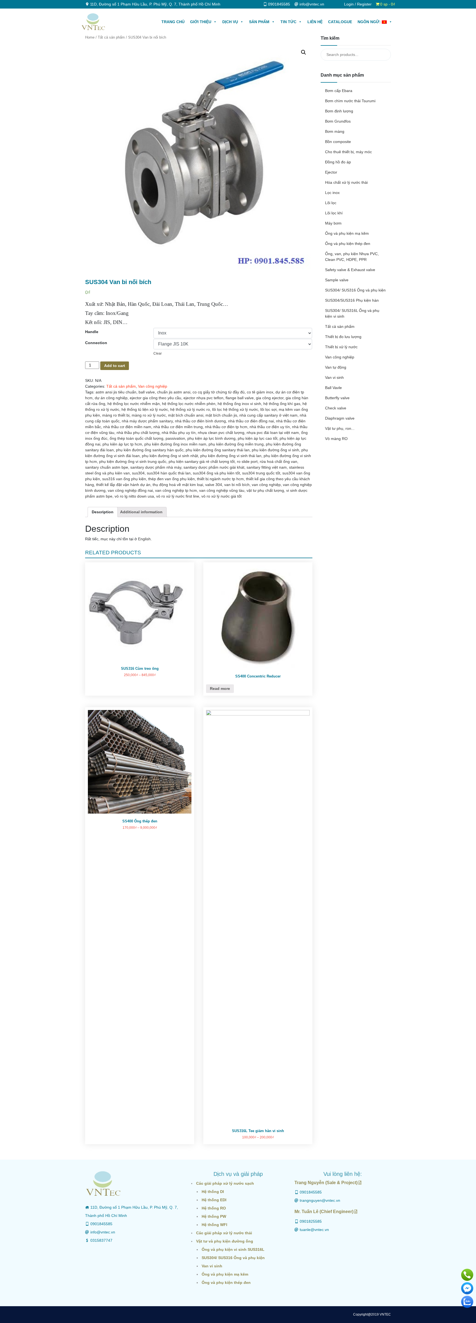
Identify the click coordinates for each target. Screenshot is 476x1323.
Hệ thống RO (214, 1208)
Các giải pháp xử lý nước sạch (225, 1183)
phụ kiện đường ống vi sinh (275, 450)
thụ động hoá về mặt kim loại (178, 484)
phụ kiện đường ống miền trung (236, 444)
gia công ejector (269, 398)
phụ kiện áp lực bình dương (211, 438)
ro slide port (247, 461)
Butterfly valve (337, 398)
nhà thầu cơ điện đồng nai (251, 421)
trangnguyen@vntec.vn (320, 1200)
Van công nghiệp (152, 386)
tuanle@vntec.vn (314, 1229)
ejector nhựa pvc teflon (203, 398)
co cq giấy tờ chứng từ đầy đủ (219, 392)
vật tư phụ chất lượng (265, 490)
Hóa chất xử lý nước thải (346, 182)
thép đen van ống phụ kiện (171, 479)
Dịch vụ (230, 22)
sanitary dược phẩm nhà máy (155, 467)
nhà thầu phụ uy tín (179, 432)
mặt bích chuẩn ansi (185, 415)
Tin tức (288, 22)
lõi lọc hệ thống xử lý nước (235, 409)
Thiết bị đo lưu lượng (343, 336)
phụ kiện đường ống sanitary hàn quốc (149, 450)
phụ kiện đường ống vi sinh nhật (170, 455)
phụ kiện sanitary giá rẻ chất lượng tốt (202, 461)
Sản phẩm (259, 22)
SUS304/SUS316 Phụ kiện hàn (352, 300)
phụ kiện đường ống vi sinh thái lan (230, 455)
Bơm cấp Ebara (338, 90)
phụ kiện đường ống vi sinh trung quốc (132, 461)
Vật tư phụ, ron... (340, 428)
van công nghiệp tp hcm (176, 490)
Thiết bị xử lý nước (341, 347)
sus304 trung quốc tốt (261, 473)
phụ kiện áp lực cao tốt (257, 438)
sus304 (138, 473)
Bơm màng (334, 131)
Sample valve (336, 280)
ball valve (147, 392)
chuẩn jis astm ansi (173, 392)
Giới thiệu (200, 22)
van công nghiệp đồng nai (130, 490)
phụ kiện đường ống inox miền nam (175, 444)
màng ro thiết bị (115, 415)
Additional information (141, 512)
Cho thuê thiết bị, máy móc (348, 152)
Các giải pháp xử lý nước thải (224, 1233)
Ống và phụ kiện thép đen (347, 243)
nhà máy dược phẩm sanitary (147, 421)
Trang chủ (173, 22)
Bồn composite (338, 141)
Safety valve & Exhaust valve (350, 270)
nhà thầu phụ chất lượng (138, 432)
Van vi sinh (334, 377)
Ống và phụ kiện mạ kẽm (347, 233)
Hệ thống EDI (214, 1200)
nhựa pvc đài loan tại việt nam (273, 432)
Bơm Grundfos (338, 121)
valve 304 (213, 484)
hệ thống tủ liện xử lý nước (144, 409)
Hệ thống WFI (214, 1224)
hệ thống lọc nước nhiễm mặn (133, 403)
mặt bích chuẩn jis (221, 415)
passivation (175, 438)
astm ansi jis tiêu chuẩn (116, 392)
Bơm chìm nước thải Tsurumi (350, 101)
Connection (96, 343)
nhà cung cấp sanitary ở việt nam (268, 415)
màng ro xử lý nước (149, 415)
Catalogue (340, 22)
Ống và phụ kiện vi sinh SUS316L (233, 1249)
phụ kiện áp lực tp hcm (122, 444)
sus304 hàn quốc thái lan (169, 473)
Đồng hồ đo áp (338, 162)
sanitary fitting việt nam (267, 467)
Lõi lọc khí (334, 213)
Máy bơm (333, 223)
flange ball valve (240, 398)
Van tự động (335, 367)
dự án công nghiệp (111, 398)
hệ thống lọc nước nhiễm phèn (188, 403)
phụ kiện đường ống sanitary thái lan (218, 450)
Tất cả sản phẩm (111, 37)
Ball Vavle (333, 387)
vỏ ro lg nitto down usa (134, 496)
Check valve (335, 408)
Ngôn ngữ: (370, 22)
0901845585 (101, 1224)
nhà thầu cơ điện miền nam (127, 427)
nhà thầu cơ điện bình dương (200, 421)
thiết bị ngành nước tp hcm (220, 479)
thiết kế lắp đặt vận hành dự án (123, 484)
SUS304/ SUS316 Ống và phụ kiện (355, 290)
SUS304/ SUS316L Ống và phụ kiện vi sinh (352, 313)
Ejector (331, 172)
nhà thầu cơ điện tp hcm (226, 427)
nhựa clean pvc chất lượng (221, 432)
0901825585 (311, 1221)
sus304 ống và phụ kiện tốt (216, 473)
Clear (157, 353)
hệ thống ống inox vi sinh (239, 403)
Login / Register (358, 4)
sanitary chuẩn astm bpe (106, 467)
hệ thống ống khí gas (281, 403)
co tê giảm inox (260, 392)
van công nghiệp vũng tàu (221, 490)
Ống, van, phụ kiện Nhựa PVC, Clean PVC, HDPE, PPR (352, 257)
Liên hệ (315, 22)
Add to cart (114, 365)
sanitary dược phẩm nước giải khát (213, 467)
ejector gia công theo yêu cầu (155, 398)
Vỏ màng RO (336, 438)
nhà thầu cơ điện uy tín (270, 427)
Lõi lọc (330, 203)
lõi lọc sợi (268, 409)
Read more (220, 688)
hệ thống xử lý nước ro (190, 409)
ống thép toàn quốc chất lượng (136, 438)
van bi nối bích (237, 484)
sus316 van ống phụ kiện (124, 479)
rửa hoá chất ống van (278, 461)
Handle (91, 332)
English (144, 539)
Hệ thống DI (213, 1191)
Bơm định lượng (339, 111)
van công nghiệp (266, 484)
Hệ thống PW (214, 1216)
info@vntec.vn (102, 1232)
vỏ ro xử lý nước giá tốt (221, 496)
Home (89, 37)
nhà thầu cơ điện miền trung (178, 427)
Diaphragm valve (340, 418)
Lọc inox (332, 192)
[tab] (103, 512)
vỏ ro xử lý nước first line (177, 496)
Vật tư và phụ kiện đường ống (224, 1241)
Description (102, 512)
